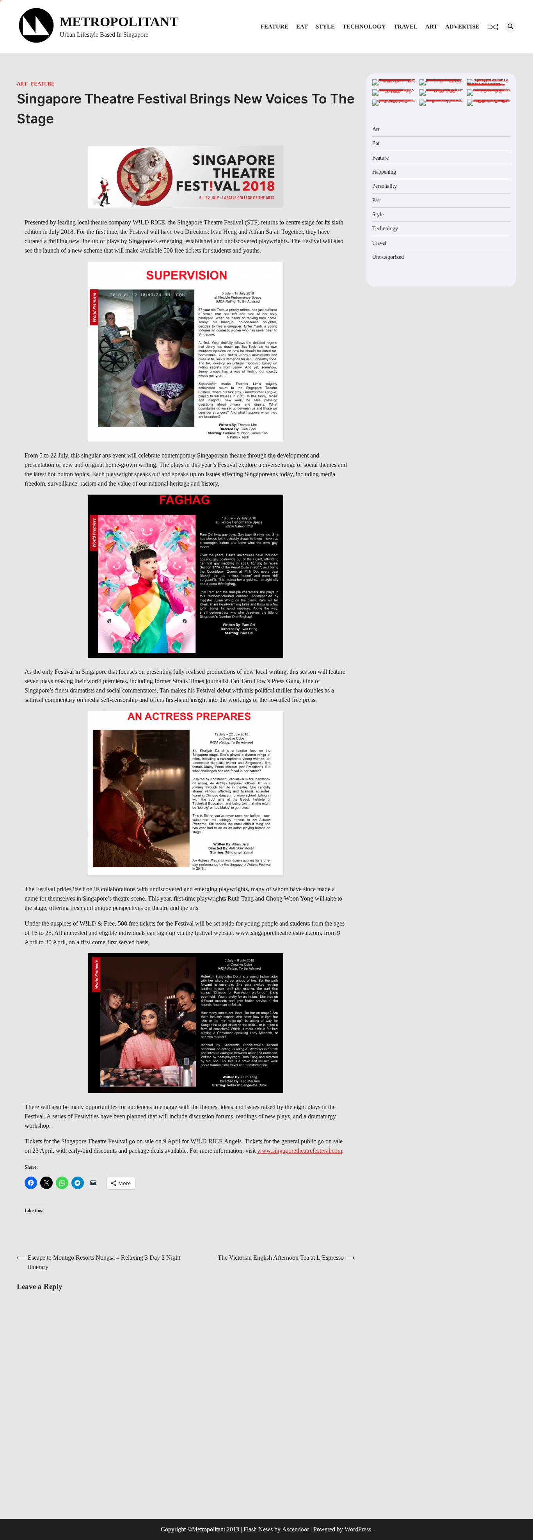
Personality (384, 186)
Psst (376, 200)
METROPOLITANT (119, 21)
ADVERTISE (462, 26)
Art (431, 26)
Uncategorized (388, 257)
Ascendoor (295, 1529)
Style (325, 26)
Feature (274, 26)
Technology (364, 26)
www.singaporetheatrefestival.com (299, 1150)
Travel (406, 26)
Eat (302, 26)
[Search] (510, 27)
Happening (384, 172)
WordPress (358, 1529)
